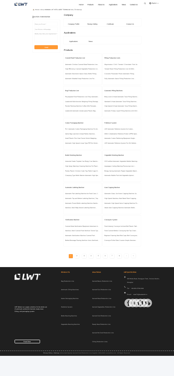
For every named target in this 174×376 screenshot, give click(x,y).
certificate (110, 24)
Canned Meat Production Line (101, 298)
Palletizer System (66, 307)
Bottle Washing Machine (69, 316)
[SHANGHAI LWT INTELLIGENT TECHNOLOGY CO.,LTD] (21, 4)
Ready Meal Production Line (101, 324)
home (81, 5)
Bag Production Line (67, 281)
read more (27, 342)
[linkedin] (133, 303)
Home (37, 9)
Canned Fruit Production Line (101, 316)
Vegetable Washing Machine (70, 324)
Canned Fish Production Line (101, 289)
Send (46, 47)
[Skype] (140, 303)
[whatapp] (137, 303)
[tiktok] (129, 303)
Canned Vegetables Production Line (103, 307)
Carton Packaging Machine (70, 298)
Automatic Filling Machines (70, 289)
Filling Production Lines (100, 342)
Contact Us (130, 24)
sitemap (56, 353)
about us (101, 5)
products (90, 5)
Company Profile (73, 24)
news (124, 5)
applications (113, 5)
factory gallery (92, 24)
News (91, 41)
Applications (73, 41)
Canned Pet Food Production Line (103, 333)
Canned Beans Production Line (102, 281)
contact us (134, 5)
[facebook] (125, 303)
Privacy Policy (48, 353)
